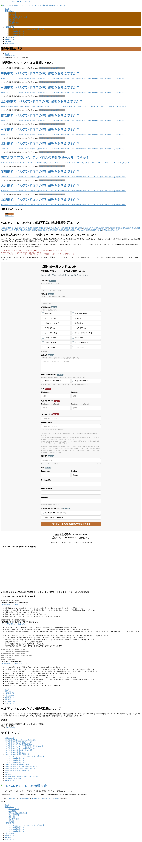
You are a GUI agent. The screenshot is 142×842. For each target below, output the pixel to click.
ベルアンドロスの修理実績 (28, 786)
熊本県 (93, 230)
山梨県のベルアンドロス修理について (52, 68)
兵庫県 (11, 230)
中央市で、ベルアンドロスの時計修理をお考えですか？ (40, 73)
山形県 (30, 228)
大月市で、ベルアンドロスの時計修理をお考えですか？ (40, 185)
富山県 (85, 228)
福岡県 (77, 230)
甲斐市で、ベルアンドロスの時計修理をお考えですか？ (40, 129)
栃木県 (46, 228)
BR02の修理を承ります (17, 33)
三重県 (128, 228)
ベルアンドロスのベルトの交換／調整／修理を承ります (24, 746)
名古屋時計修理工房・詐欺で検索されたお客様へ (22, 776)
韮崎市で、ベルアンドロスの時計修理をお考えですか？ (40, 171)
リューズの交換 (14, 19)
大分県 (99, 230)
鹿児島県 (110, 230)
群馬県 (51, 228)
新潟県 (80, 228)
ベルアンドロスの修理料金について (17, 764)
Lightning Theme (24, 798)
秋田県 (24, 228)
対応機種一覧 (9, 693)
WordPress (12, 798)
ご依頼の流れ (9, 695)
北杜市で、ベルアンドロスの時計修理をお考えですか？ (40, 143)
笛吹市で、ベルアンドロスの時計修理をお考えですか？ (40, 115)
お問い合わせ (9, 703)
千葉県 (62, 228)
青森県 (8, 228)
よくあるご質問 (10, 701)
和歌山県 (22, 230)
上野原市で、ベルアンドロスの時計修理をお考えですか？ (42, 101)
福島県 (35, 228)
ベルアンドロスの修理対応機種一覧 (17, 754)
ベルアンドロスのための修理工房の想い (18, 744)
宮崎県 (104, 230)
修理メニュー (9, 691)
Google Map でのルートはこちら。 (14, 604)
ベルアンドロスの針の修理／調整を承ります (20, 768)
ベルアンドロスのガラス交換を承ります (18, 742)
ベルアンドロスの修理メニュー (15, 752)
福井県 (96, 228)
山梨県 (101, 228)
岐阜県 (112, 228)
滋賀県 (134, 228)
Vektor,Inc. (55, 798)
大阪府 (5, 230)
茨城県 (41, 228)
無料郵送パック (10, 697)
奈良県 (16, 230)
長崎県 (88, 230)
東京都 (67, 228)
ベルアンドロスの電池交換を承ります (18, 770)
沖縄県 (116, 230)
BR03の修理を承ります (17, 35)
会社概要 (8, 699)
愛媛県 (66, 230)
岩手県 (14, 228)
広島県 (45, 230)
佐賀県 (82, 230)
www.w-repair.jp (10, 728)
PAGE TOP (137, 814)
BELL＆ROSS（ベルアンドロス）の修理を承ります (26, 29)
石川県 (90, 228)
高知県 (72, 230)
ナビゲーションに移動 (24, 2)
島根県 (34, 230)
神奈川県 (74, 228)
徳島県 (55, 230)
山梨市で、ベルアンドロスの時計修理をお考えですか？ (40, 199)
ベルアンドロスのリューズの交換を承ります (20, 748)
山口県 (50, 230)
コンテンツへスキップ (8, 2)
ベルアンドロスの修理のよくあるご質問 (18, 750)
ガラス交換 (12, 15)
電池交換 (12, 25)
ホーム (7, 689)
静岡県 (118, 228)
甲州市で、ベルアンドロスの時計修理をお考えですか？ (40, 87)
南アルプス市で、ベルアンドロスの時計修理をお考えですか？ (45, 157)
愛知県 (123, 228)
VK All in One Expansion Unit (40, 798)
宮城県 (19, 228)
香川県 (61, 230)
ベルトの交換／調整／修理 (18, 17)
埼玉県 (56, 228)
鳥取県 (28, 230)
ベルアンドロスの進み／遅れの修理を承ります (21, 766)
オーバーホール (14, 13)
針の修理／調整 (14, 23)
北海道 (3, 228)
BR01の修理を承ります (17, 31)
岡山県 (39, 230)
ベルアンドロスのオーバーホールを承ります (20, 740)
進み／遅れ (12, 21)
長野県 (107, 228)
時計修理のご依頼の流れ (13, 778)
